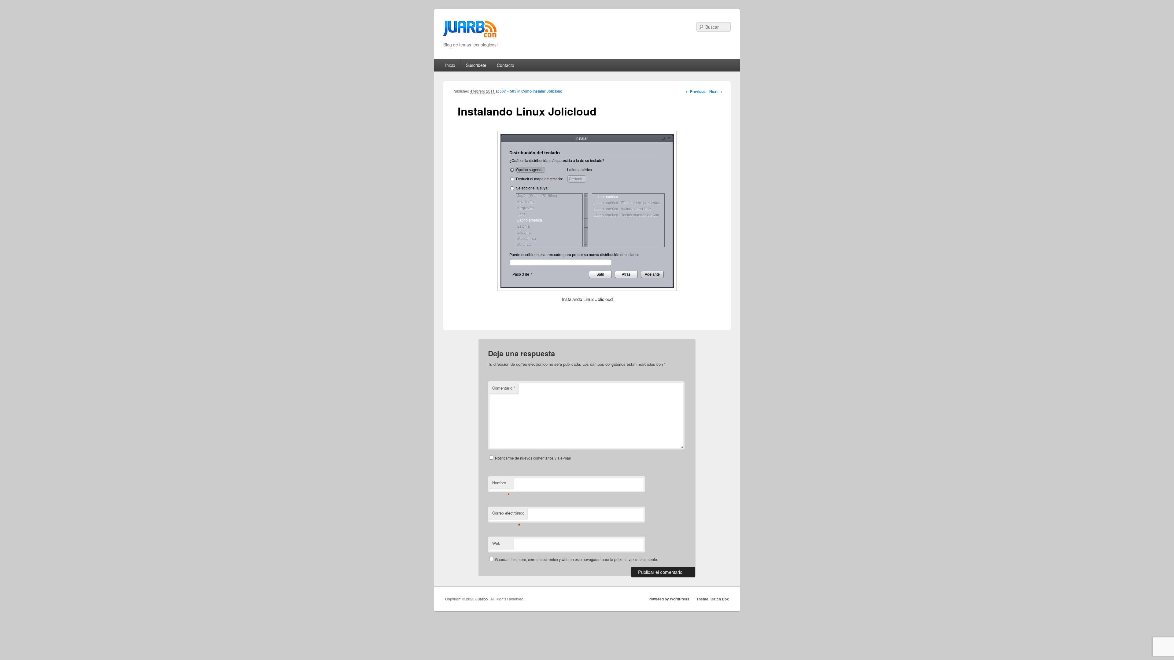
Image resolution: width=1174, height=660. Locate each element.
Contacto (505, 65)
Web (496, 543)
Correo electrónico (508, 514)
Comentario (503, 388)
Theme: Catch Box (712, 599)
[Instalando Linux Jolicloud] (587, 211)
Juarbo (482, 599)
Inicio (450, 65)
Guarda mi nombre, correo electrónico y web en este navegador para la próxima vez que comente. (576, 559)
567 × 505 (508, 91)
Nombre (501, 484)
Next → (715, 91)
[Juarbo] (470, 31)
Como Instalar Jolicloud (541, 91)
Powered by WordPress (668, 599)
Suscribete (476, 65)
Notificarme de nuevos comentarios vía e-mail (533, 457)
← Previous (695, 91)
